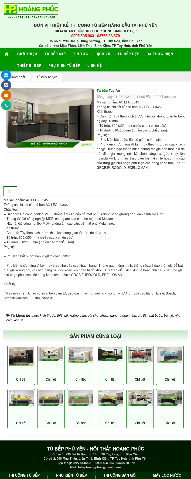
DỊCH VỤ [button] (103, 53)
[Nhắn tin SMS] (6, 95)
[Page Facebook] (6, 85)
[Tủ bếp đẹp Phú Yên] (140, 355)
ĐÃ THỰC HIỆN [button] (160, 53)
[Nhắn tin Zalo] (6, 75)
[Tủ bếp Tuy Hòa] (51, 354)
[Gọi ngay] (6, 105)
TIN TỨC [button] (80, 53)
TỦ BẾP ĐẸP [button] (128, 53)
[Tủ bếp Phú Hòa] (80, 355)
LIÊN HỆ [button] (94, 65)
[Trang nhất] (7, 54)
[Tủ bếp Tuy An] (51, 117)
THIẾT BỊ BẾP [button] (29, 65)
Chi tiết (21, 379)
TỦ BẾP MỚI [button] (55, 53)
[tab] (10, 191)
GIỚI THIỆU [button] (27, 53)
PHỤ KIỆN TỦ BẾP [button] (64, 65)
